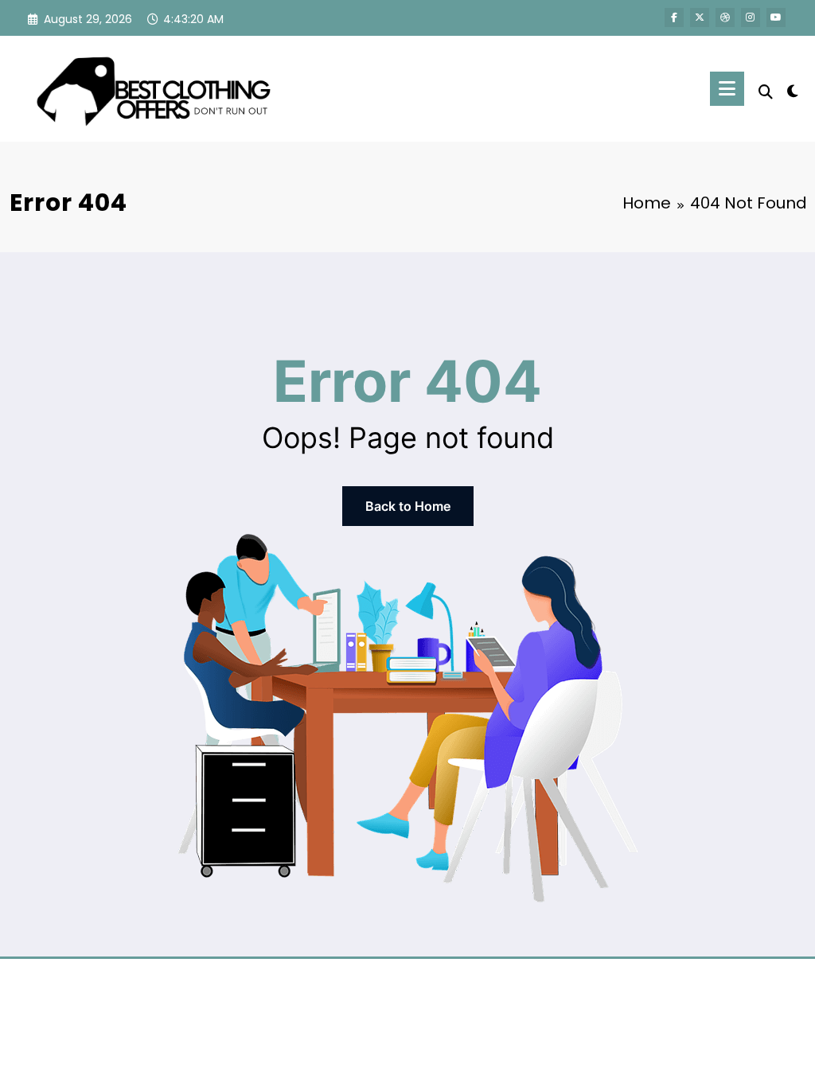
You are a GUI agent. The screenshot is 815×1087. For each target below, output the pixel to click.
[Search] (765, 91)
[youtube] (776, 17)
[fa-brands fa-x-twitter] (699, 17)
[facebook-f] (674, 17)
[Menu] (727, 89)
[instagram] (750, 17)
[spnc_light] (792, 89)
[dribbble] (725, 17)
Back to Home (407, 506)
